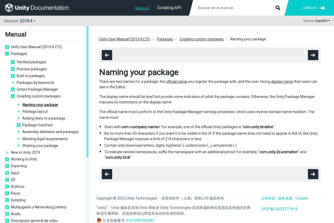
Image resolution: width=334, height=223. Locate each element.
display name (282, 81)
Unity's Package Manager (37, 89)
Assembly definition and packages (50, 132)
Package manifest (37, 125)
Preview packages (32, 69)
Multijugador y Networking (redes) (39, 207)
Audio (16, 214)
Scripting (18, 200)
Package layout (35, 111)
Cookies (301, 198)
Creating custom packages (39, 96)
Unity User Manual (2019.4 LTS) (36, 47)
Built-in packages (31, 76)
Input (15, 173)
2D (13, 180)
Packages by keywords (35, 82)
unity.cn (310, 7)
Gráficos (18, 186)
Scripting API (169, 7)
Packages (19, 54)
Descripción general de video (34, 221)
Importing (19, 166)
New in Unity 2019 (25, 152)
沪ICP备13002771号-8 (279, 209)
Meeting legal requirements (45, 139)
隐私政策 (285, 198)
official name (176, 81)
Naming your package (40, 105)
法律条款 (268, 198)
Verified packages (31, 62)
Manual (142, 8)
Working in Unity (24, 159)
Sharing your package (40, 146)
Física (15, 193)
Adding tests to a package (43, 118)
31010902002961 (140, 220)
